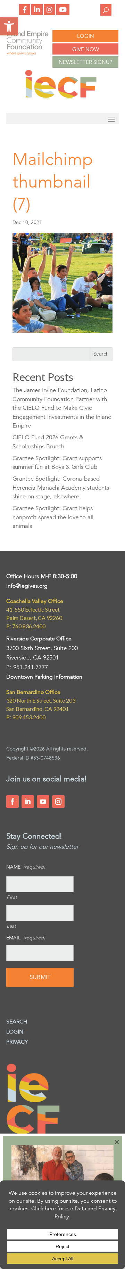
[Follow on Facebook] (12, 801)
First (12, 897)
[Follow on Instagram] (58, 801)
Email (25, 938)
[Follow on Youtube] (43, 801)
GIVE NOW (85, 49)
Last (11, 926)
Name (25, 867)
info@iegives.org (27, 585)
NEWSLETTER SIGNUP (85, 62)
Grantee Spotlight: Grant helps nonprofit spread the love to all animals (52, 517)
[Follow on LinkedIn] (28, 801)
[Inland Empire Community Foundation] (61, 96)
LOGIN (85, 36)
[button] (9, 26)
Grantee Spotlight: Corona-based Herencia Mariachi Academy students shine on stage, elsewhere (60, 487)
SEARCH (16, 1021)
